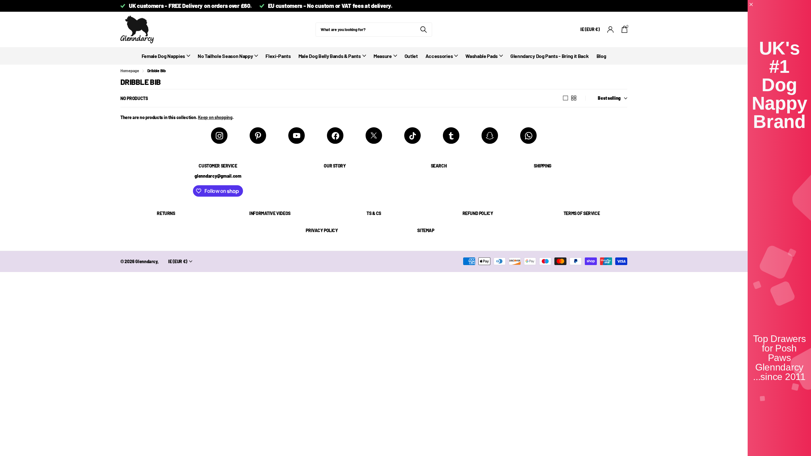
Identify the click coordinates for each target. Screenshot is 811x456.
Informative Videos (269, 213)
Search (439, 165)
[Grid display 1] (565, 98)
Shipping (543, 165)
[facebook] (335, 135)
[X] (374, 135)
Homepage (129, 70)
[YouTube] (296, 135)
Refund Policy (478, 213)
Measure (383, 56)
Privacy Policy (322, 230)
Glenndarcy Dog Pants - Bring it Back (549, 56)
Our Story (335, 165)
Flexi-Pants (278, 56)
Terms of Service (582, 213)
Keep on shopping (215, 117)
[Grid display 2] (573, 98)
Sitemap (425, 230)
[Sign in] (610, 29)
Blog (601, 56)
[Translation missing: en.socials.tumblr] (451, 135)
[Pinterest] (258, 135)
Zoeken (423, 29)
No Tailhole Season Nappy (225, 56)
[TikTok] (412, 135)
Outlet (411, 56)
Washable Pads (481, 56)
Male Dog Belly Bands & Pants (329, 56)
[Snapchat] (490, 135)
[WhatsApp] (528, 135)
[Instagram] (219, 135)
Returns (166, 213)
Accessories (439, 56)
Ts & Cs (374, 213)
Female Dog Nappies (163, 56)
